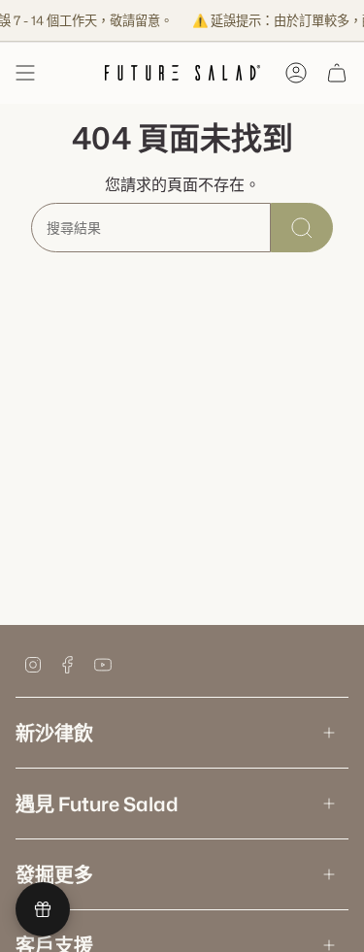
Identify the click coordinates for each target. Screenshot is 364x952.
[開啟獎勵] (43, 909)
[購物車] (336, 72)
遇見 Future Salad (97, 803)
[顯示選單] (25, 72)
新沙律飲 (54, 732)
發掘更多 (54, 874)
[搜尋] (302, 227)
